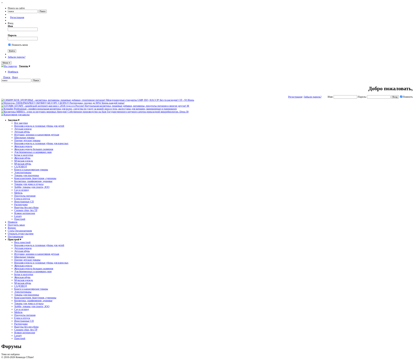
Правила (12, 222)
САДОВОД (20, 166)
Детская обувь (22, 131)
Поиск (6, 77)
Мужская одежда (23, 160)
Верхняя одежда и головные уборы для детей (39, 126)
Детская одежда (23, 128)
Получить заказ (16, 225)
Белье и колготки (23, 155)
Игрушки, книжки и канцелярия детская (36, 134)
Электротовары (22, 172)
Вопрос (12, 227)
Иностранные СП (24, 201)
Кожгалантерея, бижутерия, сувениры (35, 178)
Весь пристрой (22, 242)
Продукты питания (24, 195)
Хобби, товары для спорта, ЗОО (31, 187)
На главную (10, 66)
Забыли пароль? (16, 57)
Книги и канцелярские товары (31, 169)
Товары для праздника (26, 175)
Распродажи (21, 204)
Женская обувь (22, 158)
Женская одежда (23, 146)
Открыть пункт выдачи (20, 233)
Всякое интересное (24, 213)
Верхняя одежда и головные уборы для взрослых (41, 143)
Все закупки (21, 123)
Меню (6, 63)
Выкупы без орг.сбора (26, 207)
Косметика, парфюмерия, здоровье (33, 181)
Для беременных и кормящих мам (33, 152)
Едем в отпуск (22, 198)
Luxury (18, 216)
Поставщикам (15, 236)
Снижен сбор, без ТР (25, 210)
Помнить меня (19, 45)
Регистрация (17, 17)
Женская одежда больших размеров (33, 149)
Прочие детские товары (27, 140)
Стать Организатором (20, 230)
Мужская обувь (22, 163)
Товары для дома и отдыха (29, 184)
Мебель (18, 192)
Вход (15, 77)
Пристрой (19, 219)
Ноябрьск (13, 71)
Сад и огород (21, 190)
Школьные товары (24, 137)
